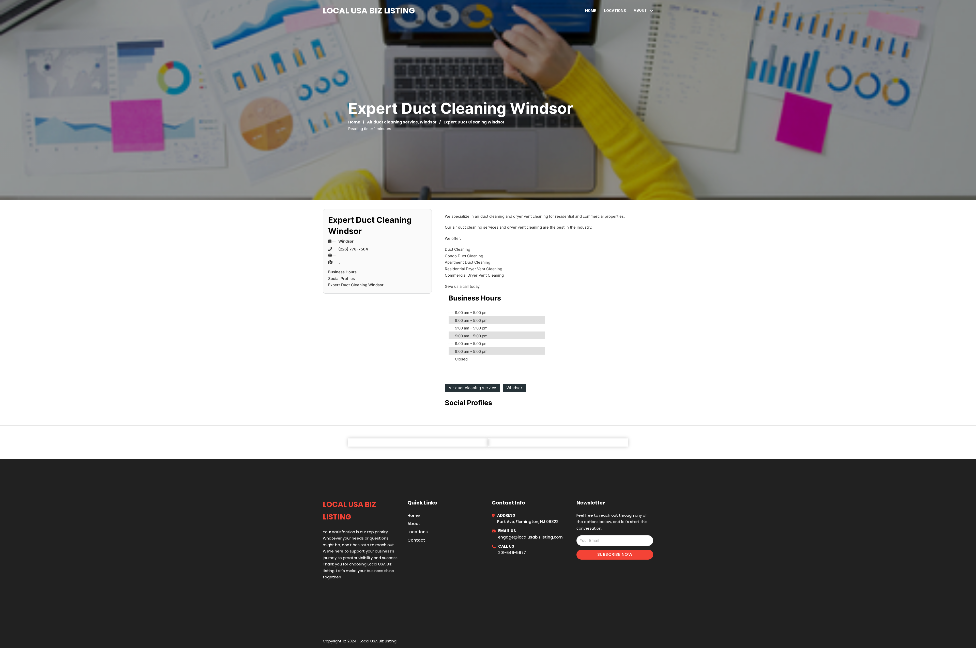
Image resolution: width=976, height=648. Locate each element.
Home (590, 10)
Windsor (428, 122)
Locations (615, 10)
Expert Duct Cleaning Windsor (356, 284)
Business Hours (342, 272)
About (413, 524)
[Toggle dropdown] (651, 11)
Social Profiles (341, 278)
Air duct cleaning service (392, 122)
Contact (416, 540)
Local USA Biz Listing (369, 10)
